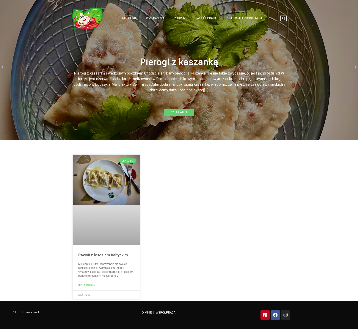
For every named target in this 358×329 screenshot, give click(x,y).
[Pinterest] (265, 315)
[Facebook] (275, 315)
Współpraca (206, 18)
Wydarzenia (155, 18)
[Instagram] (285, 315)
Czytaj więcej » (87, 285)
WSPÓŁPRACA (165, 312)
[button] (283, 18)
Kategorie (129, 18)
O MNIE (147, 312)
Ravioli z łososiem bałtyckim (103, 255)
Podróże (180, 18)
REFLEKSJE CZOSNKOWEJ (244, 18)
